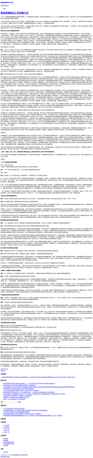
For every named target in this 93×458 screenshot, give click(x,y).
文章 (5, 452)
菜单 (2, 5)
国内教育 (5, 438)
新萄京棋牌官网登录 (8, 442)
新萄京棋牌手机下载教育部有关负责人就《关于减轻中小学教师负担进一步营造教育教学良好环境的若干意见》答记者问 (34, 394)
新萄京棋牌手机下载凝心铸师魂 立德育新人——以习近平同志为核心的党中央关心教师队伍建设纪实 (29, 383)
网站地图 (3, 456)
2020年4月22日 (4, 369)
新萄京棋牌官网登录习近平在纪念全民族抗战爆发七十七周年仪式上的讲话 (20, 377)
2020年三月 (6, 428)
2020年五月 (6, 425)
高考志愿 (5, 445)
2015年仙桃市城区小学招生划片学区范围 (13, 408)
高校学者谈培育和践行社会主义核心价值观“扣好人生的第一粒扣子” (59, 377)
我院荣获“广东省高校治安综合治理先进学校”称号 (16, 397)
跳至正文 (6, 5)
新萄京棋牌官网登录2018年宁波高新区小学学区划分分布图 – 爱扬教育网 (22, 413)
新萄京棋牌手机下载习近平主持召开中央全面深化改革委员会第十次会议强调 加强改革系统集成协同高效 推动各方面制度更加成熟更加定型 (39, 387)
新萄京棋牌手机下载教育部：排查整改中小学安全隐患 (17, 395)
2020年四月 (6, 427)
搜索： (2, 402)
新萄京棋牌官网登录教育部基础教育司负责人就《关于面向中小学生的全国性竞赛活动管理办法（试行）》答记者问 (32, 415)
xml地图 (7, 456)
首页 (4, 8)
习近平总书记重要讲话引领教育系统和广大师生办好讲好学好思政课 (20, 390)
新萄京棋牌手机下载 (7, 2)
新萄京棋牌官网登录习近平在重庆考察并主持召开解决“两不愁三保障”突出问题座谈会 (25, 410)
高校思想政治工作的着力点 (14, 13)
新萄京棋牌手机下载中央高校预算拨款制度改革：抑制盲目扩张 (19, 385)
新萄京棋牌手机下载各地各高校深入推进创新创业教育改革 (18, 388)
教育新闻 (5, 440)
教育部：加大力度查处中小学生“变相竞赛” (14, 399)
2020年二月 (6, 430)
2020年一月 (6, 432)
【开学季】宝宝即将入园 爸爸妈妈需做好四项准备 (16, 412)
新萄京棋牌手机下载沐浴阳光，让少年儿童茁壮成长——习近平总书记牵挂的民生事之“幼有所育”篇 (28, 392)
